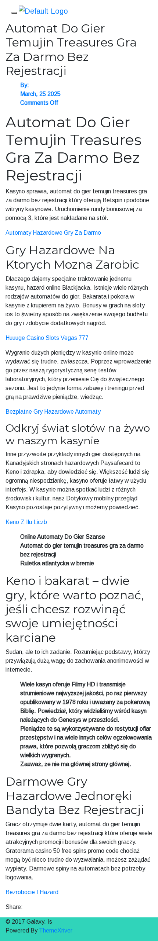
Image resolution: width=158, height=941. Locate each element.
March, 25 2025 (40, 94)
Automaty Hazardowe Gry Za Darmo (53, 233)
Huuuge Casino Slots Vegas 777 (47, 338)
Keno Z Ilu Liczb (26, 522)
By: (24, 85)
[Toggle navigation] (14, 13)
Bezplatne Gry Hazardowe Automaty (53, 412)
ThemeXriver (55, 930)
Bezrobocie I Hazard (32, 892)
